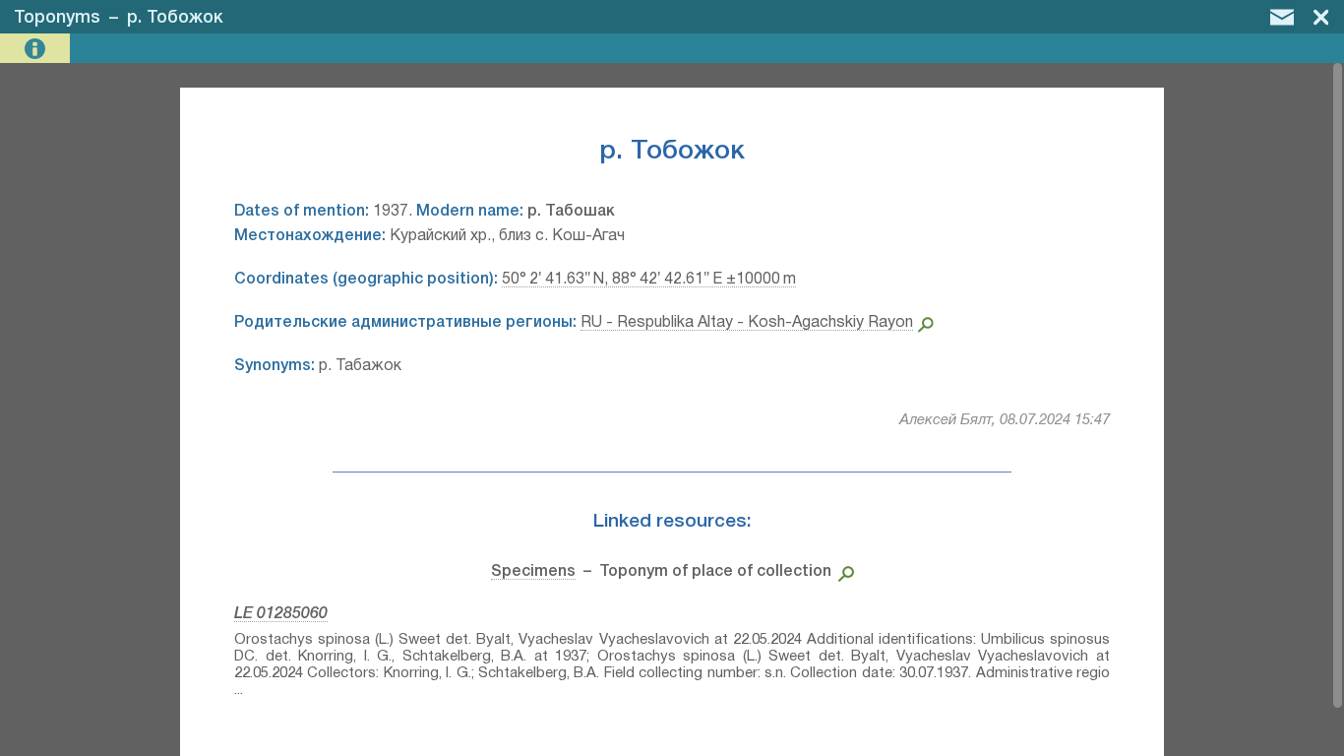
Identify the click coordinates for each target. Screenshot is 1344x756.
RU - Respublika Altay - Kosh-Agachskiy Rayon (746, 323)
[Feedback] (1282, 16)
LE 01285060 (281, 614)
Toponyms (57, 18)
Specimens (533, 572)
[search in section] (842, 572)
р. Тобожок (175, 18)
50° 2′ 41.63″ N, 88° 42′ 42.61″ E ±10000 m (649, 279)
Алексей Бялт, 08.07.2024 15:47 (1004, 420)
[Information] (37, 48)
